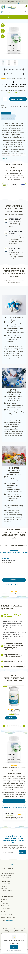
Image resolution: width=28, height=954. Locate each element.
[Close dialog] (26, 468)
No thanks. (7, 481)
